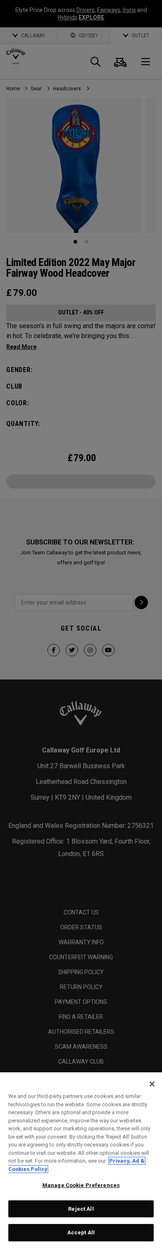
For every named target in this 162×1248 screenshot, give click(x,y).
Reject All (80, 1209)
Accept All (81, 1232)
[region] (81, 1160)
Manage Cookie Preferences (81, 1185)
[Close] (152, 1084)
